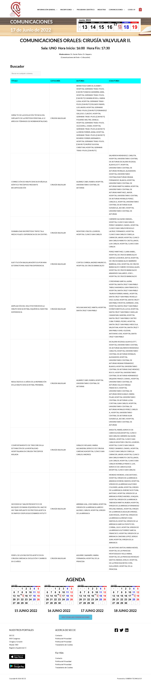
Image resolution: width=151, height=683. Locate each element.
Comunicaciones (116, 10)
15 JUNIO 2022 (25, 611)
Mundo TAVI (13, 645)
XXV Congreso (14, 639)
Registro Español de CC (18, 648)
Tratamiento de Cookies (64, 645)
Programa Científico (86, 10)
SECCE (11, 635)
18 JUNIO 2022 (125, 611)
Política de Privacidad (63, 639)
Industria (101, 10)
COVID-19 (131, 10)
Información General (46, 10)
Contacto (58, 635)
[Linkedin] (127, 630)
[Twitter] (121, 630)
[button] (75, 617)
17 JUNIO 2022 (92, 611)
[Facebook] (116, 630)
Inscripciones (66, 10)
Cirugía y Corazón (15, 642)
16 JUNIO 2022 (59, 611)
